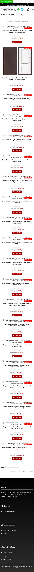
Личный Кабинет (7, 552)
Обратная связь (7, 515)
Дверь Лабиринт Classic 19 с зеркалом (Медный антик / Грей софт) (17, 345)
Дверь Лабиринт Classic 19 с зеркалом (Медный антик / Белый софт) (17, 366)
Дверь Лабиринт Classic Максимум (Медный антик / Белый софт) (17, 284)
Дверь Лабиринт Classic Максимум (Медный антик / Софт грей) (17, 201)
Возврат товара (7, 559)
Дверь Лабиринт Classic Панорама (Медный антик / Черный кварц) (17, 119)
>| (17, 466)
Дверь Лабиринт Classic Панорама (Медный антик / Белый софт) (17, 140)
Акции (4, 533)
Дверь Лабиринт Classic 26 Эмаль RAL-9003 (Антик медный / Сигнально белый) (17, 78)
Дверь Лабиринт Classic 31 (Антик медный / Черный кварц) (17, 448)
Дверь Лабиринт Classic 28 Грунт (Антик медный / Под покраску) (17, 181)
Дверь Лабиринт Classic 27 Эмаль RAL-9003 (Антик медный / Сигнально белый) (17, 31)
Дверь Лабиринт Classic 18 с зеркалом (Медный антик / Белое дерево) (17, 427)
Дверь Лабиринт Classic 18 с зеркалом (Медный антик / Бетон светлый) (17, 407)
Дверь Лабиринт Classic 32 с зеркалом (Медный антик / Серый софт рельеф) (17, 304)
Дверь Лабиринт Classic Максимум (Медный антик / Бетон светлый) (17, 263)
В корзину (17, 42)
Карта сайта (6, 537)
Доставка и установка (9, 511)
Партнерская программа (9, 530)
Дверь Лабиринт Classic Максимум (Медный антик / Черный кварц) (17, 160)
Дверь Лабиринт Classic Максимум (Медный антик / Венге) (17, 242)
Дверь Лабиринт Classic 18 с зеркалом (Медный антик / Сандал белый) (17, 386)
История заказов (7, 556)
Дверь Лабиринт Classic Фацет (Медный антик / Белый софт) (17, 99)
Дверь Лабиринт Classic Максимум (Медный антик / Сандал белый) (17, 222)
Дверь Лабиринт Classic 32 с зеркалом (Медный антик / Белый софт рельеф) (17, 325)
